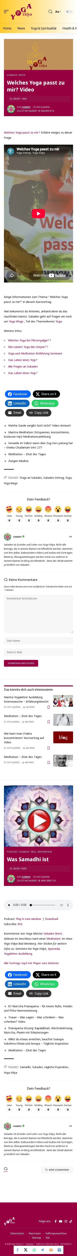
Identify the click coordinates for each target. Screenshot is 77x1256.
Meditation (53, 938)
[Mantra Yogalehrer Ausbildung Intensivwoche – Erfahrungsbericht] (63, 701)
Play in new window (28, 919)
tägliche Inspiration (56, 1067)
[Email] (51, 1250)
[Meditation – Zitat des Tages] (63, 720)
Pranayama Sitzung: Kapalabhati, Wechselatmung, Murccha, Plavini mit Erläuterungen (38, 1030)
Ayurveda (54, 949)
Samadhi (25, 1067)
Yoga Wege (16, 321)
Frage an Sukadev (31, 478)
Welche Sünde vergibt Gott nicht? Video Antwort (39, 425)
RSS (20, 924)
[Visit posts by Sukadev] (11, 109)
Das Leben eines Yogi (22, 360)
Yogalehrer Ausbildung (18, 953)
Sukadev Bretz (53, 933)
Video (22, 75)
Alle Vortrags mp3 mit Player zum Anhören (31, 963)
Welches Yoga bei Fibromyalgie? (28, 340)
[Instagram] (66, 1221)
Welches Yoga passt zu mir (21, 132)
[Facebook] (55, 1221)
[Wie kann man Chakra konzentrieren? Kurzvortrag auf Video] (63, 737)
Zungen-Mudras (18, 461)
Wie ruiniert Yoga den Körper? (27, 347)
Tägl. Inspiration (41, 852)
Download (51, 919)
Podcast (12, 852)
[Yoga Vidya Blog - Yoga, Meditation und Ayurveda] (21, 11)
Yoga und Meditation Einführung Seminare (35, 353)
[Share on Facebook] (18, 1250)
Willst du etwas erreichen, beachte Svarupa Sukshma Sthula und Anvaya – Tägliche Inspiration (36, 1041)
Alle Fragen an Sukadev (23, 366)
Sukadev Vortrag (53, 478)
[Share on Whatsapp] (34, 1250)
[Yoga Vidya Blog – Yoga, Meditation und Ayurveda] (9, 1221)
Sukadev (12, 75)
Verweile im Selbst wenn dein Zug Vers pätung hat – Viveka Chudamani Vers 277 (38, 445)
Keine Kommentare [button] (59, 1169)
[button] (7, 11)
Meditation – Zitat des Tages (27, 454)
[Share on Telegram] (42, 1250)
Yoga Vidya (10, 1072)
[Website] (71, 536)
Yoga (58, 321)
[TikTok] (71, 1221)
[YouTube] (60, 1221)
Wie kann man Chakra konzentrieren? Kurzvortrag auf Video (24, 737)
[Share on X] (26, 1250)
